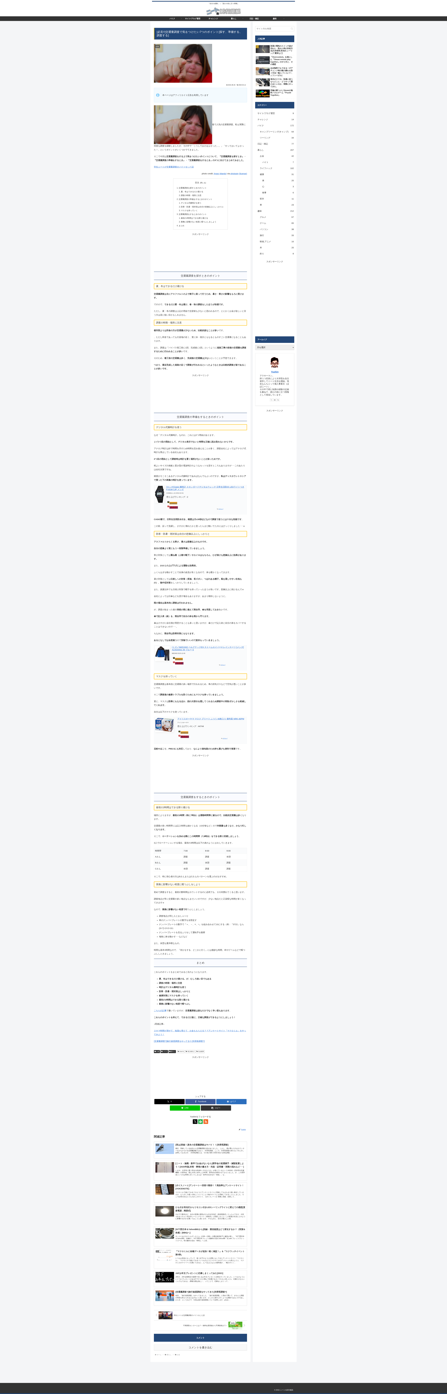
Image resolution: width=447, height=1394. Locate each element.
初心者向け (191, 1051)
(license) (243, 173)
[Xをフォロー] (195, 1121)
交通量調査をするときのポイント (193, 214)
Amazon (173, 503)
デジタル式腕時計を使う (191, 203)
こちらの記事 (160, 1010)
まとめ (181, 226)
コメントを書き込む (200, 1347)
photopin (234, 173)
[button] (216, 1108)
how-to (181, 1051)
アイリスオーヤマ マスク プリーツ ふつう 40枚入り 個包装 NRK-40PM (210, 719)
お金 (157, 1051)
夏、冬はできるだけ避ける (192, 192)
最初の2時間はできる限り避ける (194, 218)
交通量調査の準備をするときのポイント (195, 199)
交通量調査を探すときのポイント (193, 188)
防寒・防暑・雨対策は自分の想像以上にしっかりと (202, 207)
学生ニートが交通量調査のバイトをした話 (174, 167)
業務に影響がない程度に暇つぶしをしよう (198, 222)
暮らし (173, 1051)
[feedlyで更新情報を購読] (200, 1121)
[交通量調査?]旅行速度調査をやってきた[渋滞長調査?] (179, 1041)
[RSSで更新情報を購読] (205, 1121)
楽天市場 (173, 507)
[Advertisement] (200, 252)
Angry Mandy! (220, 173)
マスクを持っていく (189, 210)
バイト (165, 1051)
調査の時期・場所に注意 (191, 195)
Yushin (275, 372)
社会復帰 (201, 1051)
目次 (197, 182)
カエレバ (221, 509)
